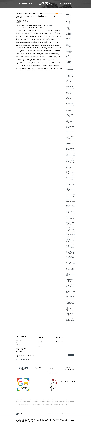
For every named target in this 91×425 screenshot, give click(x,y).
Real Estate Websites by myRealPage (69, 413)
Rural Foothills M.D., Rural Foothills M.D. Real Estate (70, 247)
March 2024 (68, 57)
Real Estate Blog (69, 18)
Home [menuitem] (20, 3)
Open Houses (68, 16)
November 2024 (69, 49)
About (69, 3)
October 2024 (68, 50)
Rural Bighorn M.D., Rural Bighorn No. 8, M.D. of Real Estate (70, 238)
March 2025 (68, 44)
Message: (40, 346)
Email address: (41, 341)
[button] (16, 359)
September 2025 (69, 37)
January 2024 (68, 60)
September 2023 (69, 64)
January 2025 (68, 46)
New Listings (68, 15)
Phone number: (60, 341)
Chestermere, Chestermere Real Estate (69, 111)
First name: (40, 337)
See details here (50, 25)
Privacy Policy (61, 413)
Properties (24, 3)
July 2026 (67, 24)
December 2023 (69, 61)
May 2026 (67, 27)
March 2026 (68, 29)
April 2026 (67, 28)
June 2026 (68, 26)
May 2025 (67, 41)
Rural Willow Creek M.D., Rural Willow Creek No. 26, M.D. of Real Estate (70, 267)
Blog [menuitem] (65, 3)
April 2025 (67, 43)
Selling (60, 3)
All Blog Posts (68, 14)
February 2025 (68, 45)
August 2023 (68, 66)
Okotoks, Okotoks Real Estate (23, 21)
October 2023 (68, 63)
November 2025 (69, 34)
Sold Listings (68, 19)
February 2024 (68, 58)
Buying (30, 3)
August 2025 (68, 38)
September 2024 (69, 51)
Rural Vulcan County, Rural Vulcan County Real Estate (70, 258)
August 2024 (68, 52)
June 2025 (68, 40)
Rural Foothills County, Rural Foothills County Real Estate (70, 244)
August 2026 (68, 23)
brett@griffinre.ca (20, 345)
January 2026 (68, 32)
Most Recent (68, 22)
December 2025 (69, 33)
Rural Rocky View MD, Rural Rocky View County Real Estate (70, 255)
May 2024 (67, 56)
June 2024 (68, 55)
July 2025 (67, 39)
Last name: (59, 337)
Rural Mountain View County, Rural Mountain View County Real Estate (70, 251)
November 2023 (69, 62)
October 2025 (68, 35)
